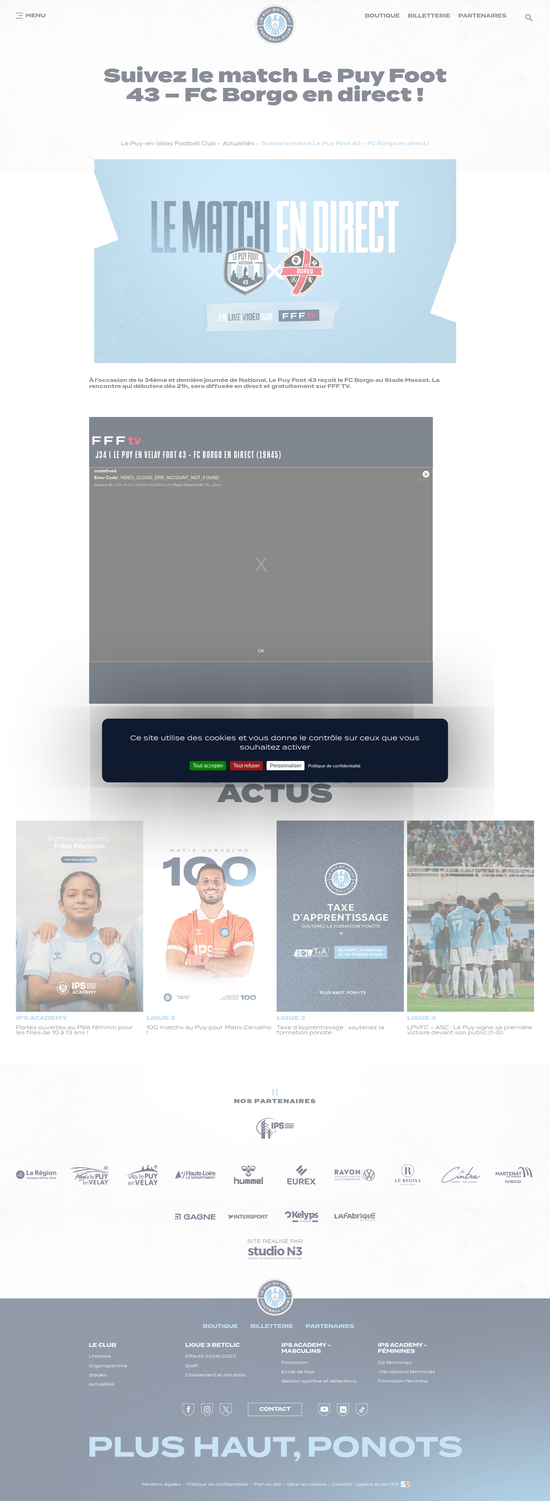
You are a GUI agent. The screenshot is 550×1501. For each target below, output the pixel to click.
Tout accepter (208, 765)
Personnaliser (285, 765)
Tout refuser (246, 765)
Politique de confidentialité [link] (334, 765)
